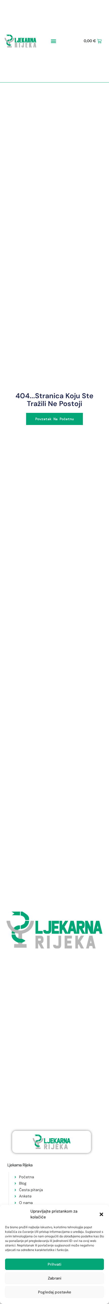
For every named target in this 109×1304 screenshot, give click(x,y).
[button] (101, 1214)
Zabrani (54, 1278)
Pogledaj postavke (54, 1292)
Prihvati (54, 1264)
